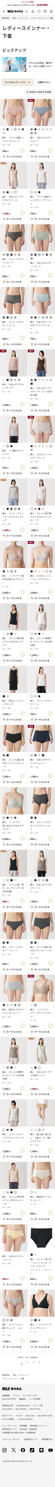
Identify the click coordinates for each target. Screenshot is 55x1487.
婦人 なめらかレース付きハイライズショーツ (40, 327)
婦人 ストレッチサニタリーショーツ (13, 951)
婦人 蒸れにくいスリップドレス (13, 704)
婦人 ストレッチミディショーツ (13, 263)
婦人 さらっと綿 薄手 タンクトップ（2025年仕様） (13, 889)
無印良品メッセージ (38, 1425)
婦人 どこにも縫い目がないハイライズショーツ (13, 764)
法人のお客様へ (8, 1419)
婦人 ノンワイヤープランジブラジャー (40, 1328)
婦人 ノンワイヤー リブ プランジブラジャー (40, 1014)
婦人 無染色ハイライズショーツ (40, 1200)
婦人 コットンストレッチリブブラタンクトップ (13, 518)
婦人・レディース (20, 18)
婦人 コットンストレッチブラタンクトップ (13, 1138)
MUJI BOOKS (21, 1409)
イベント (16, 1395)
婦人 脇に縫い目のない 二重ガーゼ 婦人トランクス (40, 1139)
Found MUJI (7, 1409)
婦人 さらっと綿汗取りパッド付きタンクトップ (13, 643)
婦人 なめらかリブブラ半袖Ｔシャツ (40, 1075)
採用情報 (23, 1425)
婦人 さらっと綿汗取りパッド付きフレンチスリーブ (40, 518)
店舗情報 (6, 1395)
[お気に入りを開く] (38, 10)
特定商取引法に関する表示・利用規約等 (18, 1432)
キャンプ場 (38, 1405)
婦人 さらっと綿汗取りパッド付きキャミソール (13, 1202)
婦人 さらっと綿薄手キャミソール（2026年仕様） (13, 1077)
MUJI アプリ (7, 1415)
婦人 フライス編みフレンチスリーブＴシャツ (40, 201)
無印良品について (9, 1429)
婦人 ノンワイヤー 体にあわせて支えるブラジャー (13, 827)
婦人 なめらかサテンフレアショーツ (40, 763)
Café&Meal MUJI (23, 1405)
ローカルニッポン (30, 1395)
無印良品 (5, 18)
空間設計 (22, 1399)
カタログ (19, 1415)
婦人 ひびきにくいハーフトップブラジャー (40, 579)
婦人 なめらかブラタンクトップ (13, 388)
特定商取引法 (46, 1439)
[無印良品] (11, 1388)
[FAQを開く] (45, 10)
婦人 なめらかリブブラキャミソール (13, 200)
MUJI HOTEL (35, 1409)
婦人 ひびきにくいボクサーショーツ (40, 458)
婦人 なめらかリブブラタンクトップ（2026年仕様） (41, 393)
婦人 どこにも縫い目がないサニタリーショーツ (40, 952)
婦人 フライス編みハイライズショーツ (13, 141)
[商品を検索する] (26, 10)
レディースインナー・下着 (42, 18)
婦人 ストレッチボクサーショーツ (13, 325)
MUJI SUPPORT (9, 1399)
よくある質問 (34, 1399)
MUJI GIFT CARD (45, 1415)
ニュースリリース (9, 1425)
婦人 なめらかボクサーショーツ (40, 266)
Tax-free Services (25, 1419)
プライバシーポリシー (11, 1439)
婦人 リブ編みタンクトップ (13, 454)
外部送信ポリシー (31, 1439)
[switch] (22, 150)
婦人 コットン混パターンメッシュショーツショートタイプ (41, 1266)
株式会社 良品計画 (28, 1429)
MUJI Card (30, 1415)
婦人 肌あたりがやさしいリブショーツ (13, 1013)
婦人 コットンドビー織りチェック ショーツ (13, 1329)
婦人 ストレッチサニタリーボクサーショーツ (40, 827)
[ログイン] (32, 10)
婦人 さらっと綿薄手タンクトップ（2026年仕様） (41, 643)
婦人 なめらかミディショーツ (40, 141)
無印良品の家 (7, 1405)
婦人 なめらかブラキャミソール (40, 888)
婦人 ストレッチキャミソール (40, 704)
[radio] (3, 129)
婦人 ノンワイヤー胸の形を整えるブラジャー (13, 581)
